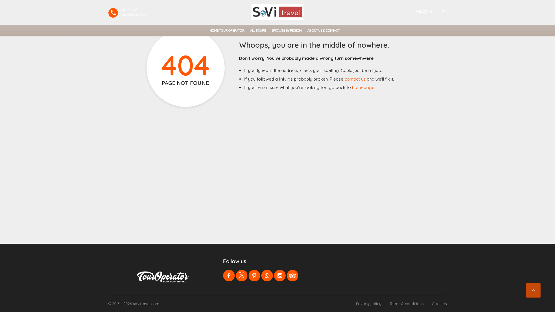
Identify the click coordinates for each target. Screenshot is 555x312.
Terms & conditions (406, 303)
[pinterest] (254, 275)
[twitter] (241, 275)
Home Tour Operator (227, 30)
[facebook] (229, 275)
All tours (258, 30)
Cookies (439, 303)
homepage (363, 87)
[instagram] (280, 275)
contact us (355, 79)
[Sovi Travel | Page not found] (277, 12)
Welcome (424, 11)
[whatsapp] (267, 275)
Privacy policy (368, 303)
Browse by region (286, 30)
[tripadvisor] (292, 275)
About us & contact (323, 30)
